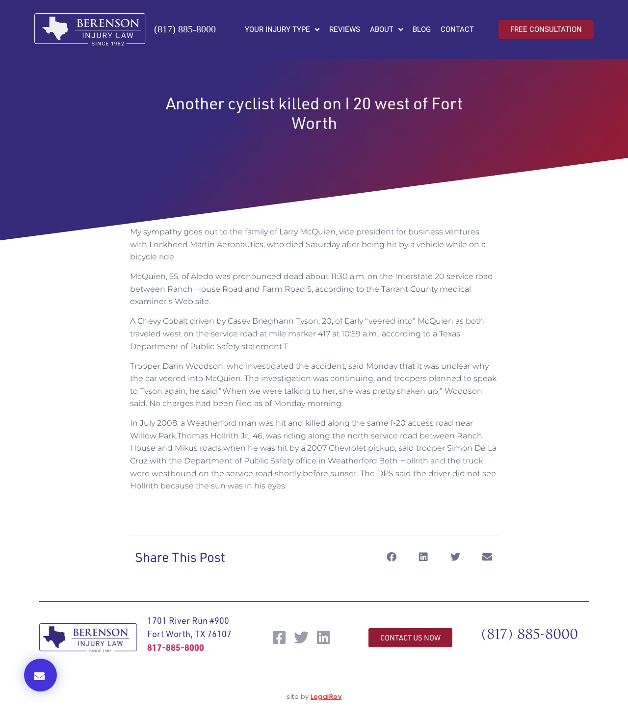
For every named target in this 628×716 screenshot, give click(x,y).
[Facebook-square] (279, 637)
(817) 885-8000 (185, 29)
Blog (422, 29)
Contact (457, 29)
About (381, 29)
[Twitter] (301, 637)
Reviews (344, 29)
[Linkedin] (323, 637)
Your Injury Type (277, 29)
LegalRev (326, 696)
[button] (40, 675)
